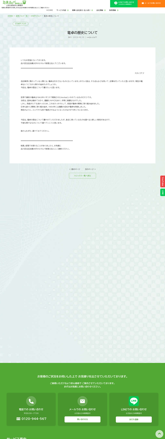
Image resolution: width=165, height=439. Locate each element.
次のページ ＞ (90, 169)
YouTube (163, 181)
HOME (49, 10)
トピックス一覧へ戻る (82, 176)
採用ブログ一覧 (22, 16)
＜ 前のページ (74, 169)
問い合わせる (82, 419)
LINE (163, 192)
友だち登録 (133, 419)
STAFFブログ (36, 16)
